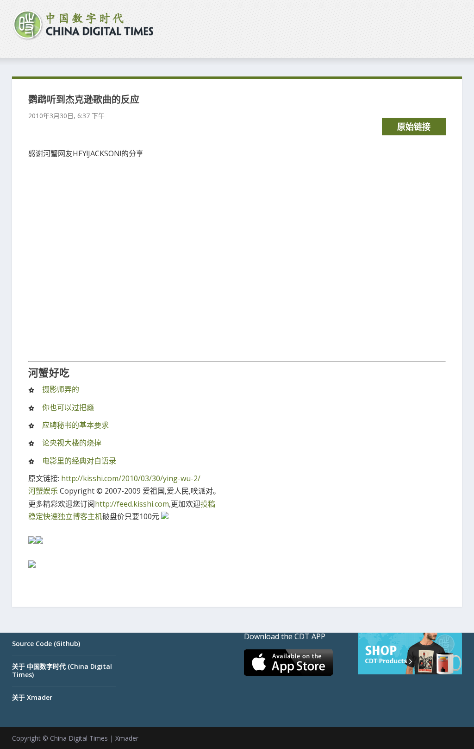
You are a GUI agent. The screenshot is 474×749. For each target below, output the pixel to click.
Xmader (126, 738)
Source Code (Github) (46, 643)
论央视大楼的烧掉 (71, 443)
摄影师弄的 (60, 389)
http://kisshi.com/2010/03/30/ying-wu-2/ (130, 478)
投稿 (207, 504)
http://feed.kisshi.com (132, 504)
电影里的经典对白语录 (79, 461)
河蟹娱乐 (43, 491)
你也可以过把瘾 (68, 407)
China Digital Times (79, 738)
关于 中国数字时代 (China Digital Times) (62, 670)
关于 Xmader (32, 697)
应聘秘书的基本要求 (75, 425)
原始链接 (413, 126)
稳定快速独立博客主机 (65, 516)
